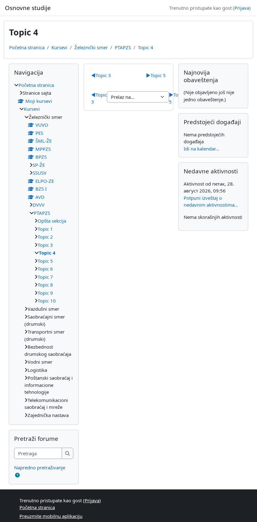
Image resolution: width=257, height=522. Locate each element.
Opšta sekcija (52, 221)
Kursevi (59, 47)
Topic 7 (45, 277)
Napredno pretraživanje (39, 467)
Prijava (241, 8)
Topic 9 (45, 293)
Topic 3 (101, 75)
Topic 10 (47, 301)
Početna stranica (27, 47)
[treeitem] (43, 250)
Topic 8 (45, 285)
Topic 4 (145, 47)
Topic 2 (45, 237)
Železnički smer (91, 47)
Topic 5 (156, 75)
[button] (17, 475)
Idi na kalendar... (201, 148)
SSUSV (39, 173)
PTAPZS (123, 47)
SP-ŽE (39, 165)
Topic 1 (45, 229)
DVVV (39, 205)
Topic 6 (45, 269)
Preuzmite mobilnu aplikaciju (50, 516)
